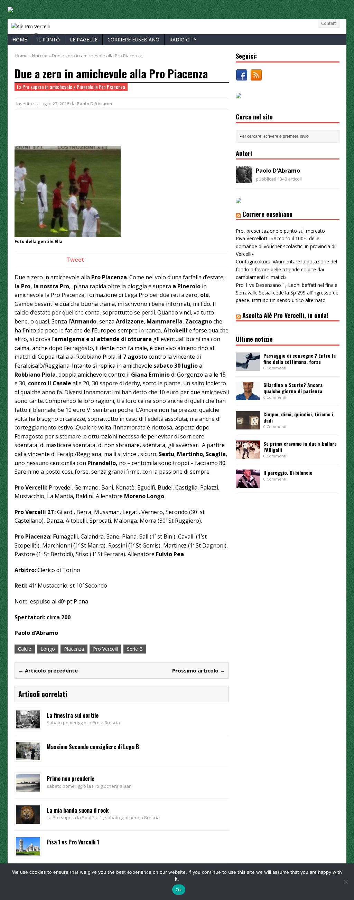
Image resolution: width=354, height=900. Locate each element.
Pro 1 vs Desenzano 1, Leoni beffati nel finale (286, 285)
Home (19, 39)
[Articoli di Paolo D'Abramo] (244, 179)
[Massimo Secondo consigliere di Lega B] (28, 756)
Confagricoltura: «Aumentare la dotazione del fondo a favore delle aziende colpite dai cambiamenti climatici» (286, 269)
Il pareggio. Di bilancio (288, 472)
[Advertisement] (95, 126)
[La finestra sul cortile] (28, 724)
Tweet (75, 259)
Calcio (24, 649)
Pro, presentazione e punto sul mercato (280, 231)
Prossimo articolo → (198, 670)
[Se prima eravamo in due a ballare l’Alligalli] (248, 454)
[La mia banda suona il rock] (28, 819)
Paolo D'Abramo (94, 103)
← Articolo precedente (48, 670)
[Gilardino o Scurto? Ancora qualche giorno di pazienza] (248, 396)
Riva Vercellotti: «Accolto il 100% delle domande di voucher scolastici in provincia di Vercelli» (285, 246)
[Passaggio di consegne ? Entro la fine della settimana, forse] (248, 366)
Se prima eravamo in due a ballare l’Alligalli (300, 446)
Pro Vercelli (105, 649)
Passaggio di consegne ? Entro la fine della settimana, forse (299, 358)
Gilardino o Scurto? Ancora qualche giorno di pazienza (293, 388)
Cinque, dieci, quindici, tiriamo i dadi (298, 417)
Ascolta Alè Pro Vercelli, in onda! (285, 315)
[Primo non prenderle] (28, 787)
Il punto (48, 39)
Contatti (329, 23)
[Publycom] (10, 8)
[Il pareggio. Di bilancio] (248, 484)
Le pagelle (83, 39)
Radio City (182, 39)
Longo (47, 649)
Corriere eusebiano (133, 39)
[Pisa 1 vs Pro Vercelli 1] (28, 851)
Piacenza (74, 649)
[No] (345, 881)
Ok (179, 889)
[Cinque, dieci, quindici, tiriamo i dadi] (248, 425)
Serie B (135, 649)
